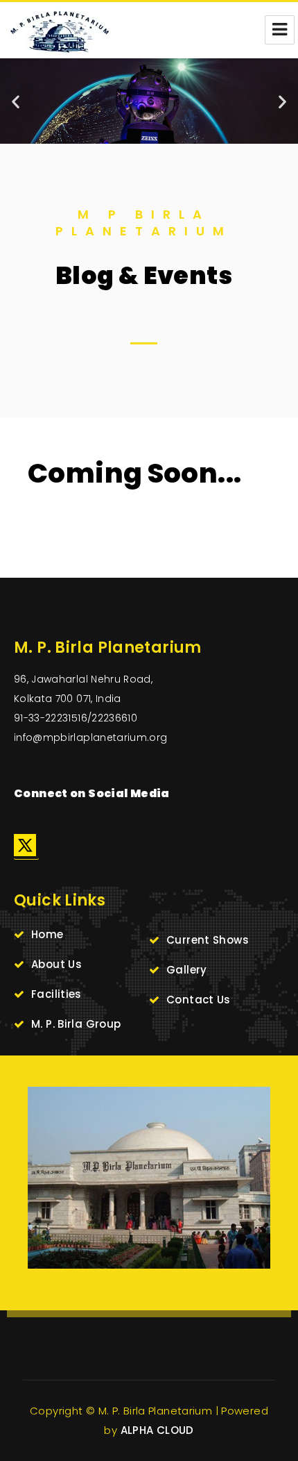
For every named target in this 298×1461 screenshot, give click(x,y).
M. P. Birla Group (76, 1024)
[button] (15, 101)
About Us (56, 964)
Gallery (186, 969)
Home (47, 934)
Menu (280, 29)
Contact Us (198, 999)
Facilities (56, 994)
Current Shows (207, 940)
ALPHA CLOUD (157, 1430)
